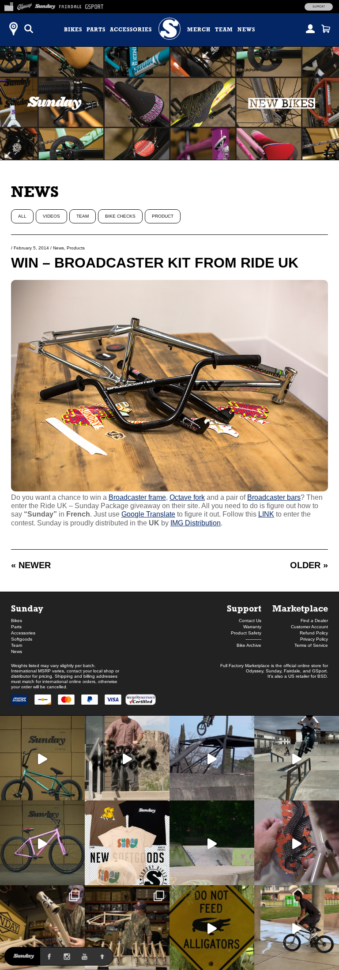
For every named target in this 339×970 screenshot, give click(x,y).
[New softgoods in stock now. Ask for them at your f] (127, 842)
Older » (309, 565)
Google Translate (148, 514)
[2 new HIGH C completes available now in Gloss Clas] (42, 842)
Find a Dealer (314, 620)
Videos (51, 216)
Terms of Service (311, 645)
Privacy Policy (314, 639)
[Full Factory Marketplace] (8, 5)
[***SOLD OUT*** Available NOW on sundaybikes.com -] (296, 842)
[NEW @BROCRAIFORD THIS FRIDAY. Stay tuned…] (127, 758)
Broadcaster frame (137, 497)
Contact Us (250, 620)
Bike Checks (120, 216)
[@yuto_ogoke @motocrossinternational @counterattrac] (296, 758)
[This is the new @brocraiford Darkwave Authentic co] (42, 758)
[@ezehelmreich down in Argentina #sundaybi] (212, 758)
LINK (266, 514)
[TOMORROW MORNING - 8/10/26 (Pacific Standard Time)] (42, 927)
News (246, 29)
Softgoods (21, 639)
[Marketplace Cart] (326, 29)
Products (76, 247)
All (22, 216)
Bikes (73, 29)
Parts (96, 29)
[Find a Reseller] (13, 29)
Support (319, 6)
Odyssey (254, 670)
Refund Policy (314, 632)
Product (162, 216)
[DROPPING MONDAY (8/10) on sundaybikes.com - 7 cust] (127, 927)
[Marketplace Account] (310, 29)
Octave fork (187, 497)
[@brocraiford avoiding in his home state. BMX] (212, 927)
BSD (322, 676)
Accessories (131, 29)
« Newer (31, 565)
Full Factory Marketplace (245, 665)
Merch (199, 29)
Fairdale (292, 670)
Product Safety (246, 632)
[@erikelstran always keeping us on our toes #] (212, 842)
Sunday (27, 608)
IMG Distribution (195, 523)
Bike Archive (249, 645)
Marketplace (300, 608)
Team (224, 29)
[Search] (29, 29)
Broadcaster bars (274, 497)
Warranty (252, 626)
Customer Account (309, 626)
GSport (319, 670)
